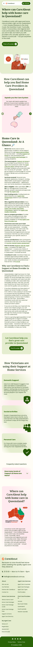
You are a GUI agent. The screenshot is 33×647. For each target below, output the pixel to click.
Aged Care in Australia (24, 584)
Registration (5, 626)
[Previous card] (2, 113)
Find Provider (15, 348)
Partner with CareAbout (8, 589)
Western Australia (23, 611)
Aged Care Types (22, 589)
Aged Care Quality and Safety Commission (14, 209)
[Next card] (30, 113)
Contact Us (5, 592)
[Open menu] (4, 3)
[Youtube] (20, 639)
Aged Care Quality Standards (16, 211)
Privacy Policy (12, 642)
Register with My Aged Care (16, 246)
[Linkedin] (15, 639)
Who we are (5, 584)
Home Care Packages (18, 157)
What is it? (5, 624)
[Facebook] (12, 639)
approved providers (22, 152)
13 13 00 (17, 262)
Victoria (20, 601)
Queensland (21, 606)
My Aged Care (14, 192)
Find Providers (21, 592)
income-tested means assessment (17, 243)
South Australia (22, 609)
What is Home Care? (7, 599)
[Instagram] (17, 639)
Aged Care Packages (23, 587)
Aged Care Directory (7, 616)
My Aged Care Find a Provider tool (16, 220)
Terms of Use (21, 642)
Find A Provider (6, 632)
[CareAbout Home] (16, 559)
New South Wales (22, 604)
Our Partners (5, 587)
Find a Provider (8, 44)
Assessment (5, 629)
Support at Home (22, 161)
